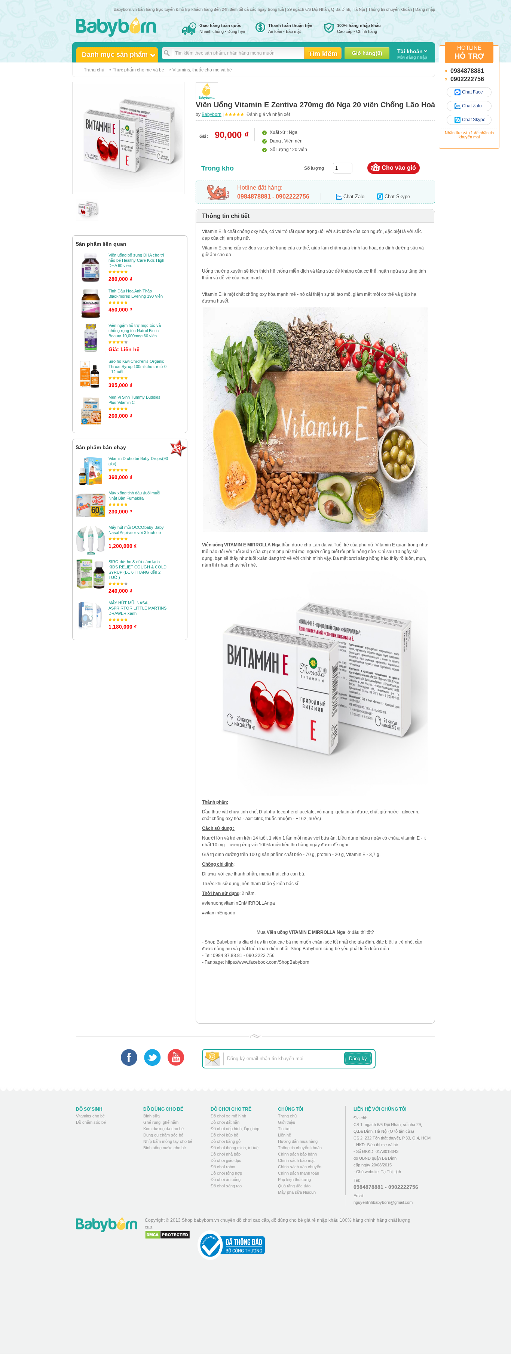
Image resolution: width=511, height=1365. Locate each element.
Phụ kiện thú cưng (294, 1179)
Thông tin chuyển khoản (390, 9)
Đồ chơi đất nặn (225, 1122)
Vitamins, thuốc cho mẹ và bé (202, 70)
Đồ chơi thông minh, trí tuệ (234, 1147)
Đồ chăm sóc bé (91, 1122)
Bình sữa (151, 1116)
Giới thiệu (286, 1122)
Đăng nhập (425, 9)
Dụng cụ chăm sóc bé (163, 1135)
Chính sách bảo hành (297, 1154)
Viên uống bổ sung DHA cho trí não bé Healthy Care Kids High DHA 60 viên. (136, 260)
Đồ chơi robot (223, 1167)
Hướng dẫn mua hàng (298, 1141)
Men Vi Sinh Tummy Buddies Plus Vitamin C (134, 400)
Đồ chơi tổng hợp (226, 1173)
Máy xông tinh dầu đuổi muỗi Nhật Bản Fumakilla (134, 495)
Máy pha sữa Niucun (297, 1192)
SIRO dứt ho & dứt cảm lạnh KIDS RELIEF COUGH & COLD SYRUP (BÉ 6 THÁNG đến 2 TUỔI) (137, 569)
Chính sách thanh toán (298, 1173)
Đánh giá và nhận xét (268, 114)
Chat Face (472, 92)
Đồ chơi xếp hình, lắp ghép (235, 1128)
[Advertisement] (281, 1312)
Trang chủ (94, 70)
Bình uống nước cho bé (164, 1147)
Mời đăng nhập (412, 53)
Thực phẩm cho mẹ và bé (138, 70)
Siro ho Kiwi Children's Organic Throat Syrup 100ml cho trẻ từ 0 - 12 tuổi (137, 366)
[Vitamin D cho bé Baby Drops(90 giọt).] (90, 471)
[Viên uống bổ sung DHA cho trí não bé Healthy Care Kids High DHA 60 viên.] (90, 267)
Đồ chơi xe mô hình (228, 1116)
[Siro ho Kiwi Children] (90, 374)
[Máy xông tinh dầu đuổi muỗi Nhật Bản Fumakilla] (90, 505)
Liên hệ (284, 1135)
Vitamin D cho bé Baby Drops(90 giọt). (138, 461)
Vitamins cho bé (90, 1116)
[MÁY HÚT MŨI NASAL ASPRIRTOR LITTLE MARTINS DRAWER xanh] (90, 615)
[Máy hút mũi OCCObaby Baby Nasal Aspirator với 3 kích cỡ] (90, 540)
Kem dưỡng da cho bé (163, 1128)
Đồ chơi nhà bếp (226, 1154)
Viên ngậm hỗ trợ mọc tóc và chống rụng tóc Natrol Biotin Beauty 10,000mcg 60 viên (134, 330)
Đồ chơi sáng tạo (226, 1186)
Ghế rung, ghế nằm (160, 1122)
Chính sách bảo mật (296, 1160)
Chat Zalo (472, 105)
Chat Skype (474, 119)
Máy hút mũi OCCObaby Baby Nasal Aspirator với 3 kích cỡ (136, 530)
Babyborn (211, 114)
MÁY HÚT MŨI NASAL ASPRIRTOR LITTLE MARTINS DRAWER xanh (137, 608)
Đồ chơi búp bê (224, 1135)
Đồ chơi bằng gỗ (226, 1141)
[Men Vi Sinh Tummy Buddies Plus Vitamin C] (90, 409)
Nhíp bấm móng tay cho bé (167, 1141)
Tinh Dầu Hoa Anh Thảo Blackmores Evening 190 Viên (135, 293)
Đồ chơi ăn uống (226, 1179)
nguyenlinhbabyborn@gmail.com (383, 1202)
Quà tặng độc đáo (294, 1186)
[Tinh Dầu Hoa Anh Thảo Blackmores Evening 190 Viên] (90, 303)
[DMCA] (167, 1234)
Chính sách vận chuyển (299, 1167)
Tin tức (284, 1128)
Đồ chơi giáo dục (226, 1160)
